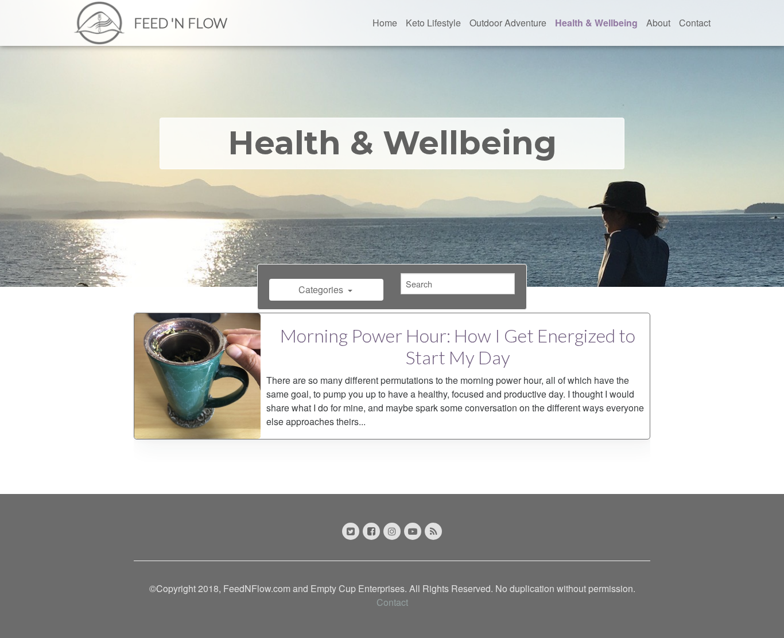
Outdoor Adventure (507, 22)
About (658, 22)
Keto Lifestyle (433, 22)
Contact (695, 22)
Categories (322, 289)
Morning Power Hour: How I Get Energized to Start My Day (457, 346)
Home (384, 22)
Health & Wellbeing (596, 22)
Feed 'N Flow (180, 22)
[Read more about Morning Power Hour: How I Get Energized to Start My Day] (197, 376)
